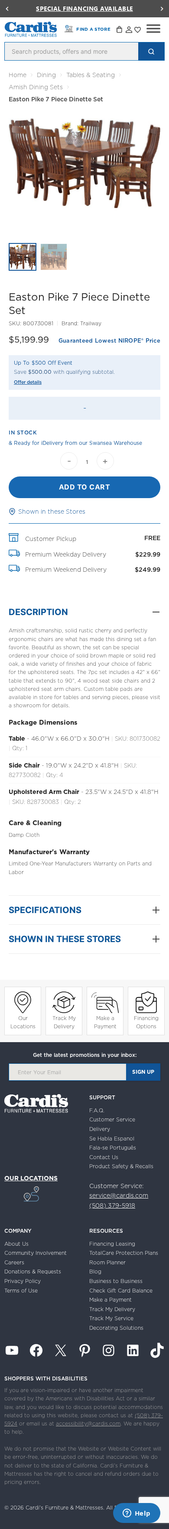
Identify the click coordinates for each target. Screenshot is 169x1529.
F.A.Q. (96, 1110)
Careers (14, 1262)
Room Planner (107, 1262)
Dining (46, 75)
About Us (16, 1243)
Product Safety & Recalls (121, 1166)
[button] (7, 8)
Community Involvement (35, 1253)
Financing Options (146, 1022)
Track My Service (111, 1318)
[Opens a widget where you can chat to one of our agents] (136, 1514)
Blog (95, 1271)
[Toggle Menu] (153, 29)
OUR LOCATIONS (31, 1178)
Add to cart (84, 487)
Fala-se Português (112, 1147)
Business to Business (116, 1281)
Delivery (99, 1129)
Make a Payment (105, 1022)
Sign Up (143, 1071)
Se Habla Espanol (111, 1138)
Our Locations (23, 1022)
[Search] (151, 51)
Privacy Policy (22, 1281)
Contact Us (103, 1157)
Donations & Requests (32, 1271)
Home (17, 75)
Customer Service (112, 1119)
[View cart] (120, 30)
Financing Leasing (112, 1243)
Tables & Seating (90, 75)
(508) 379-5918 (112, 1205)
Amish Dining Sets (36, 87)
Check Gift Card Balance (121, 1290)
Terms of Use (21, 1290)
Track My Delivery (64, 1022)
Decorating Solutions (116, 1327)
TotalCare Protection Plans (123, 1253)
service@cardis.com (118, 1195)
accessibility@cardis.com (88, 1423)
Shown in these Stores (51, 511)
